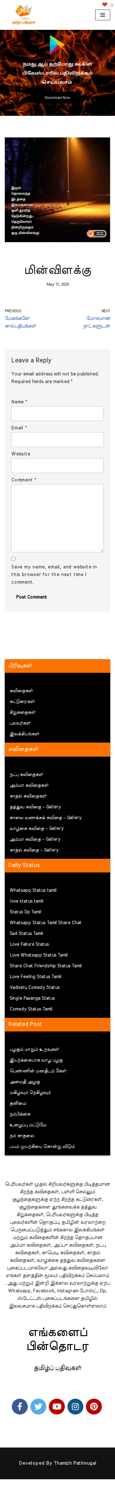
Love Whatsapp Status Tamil (39, 955)
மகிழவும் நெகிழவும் (30, 1092)
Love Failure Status (29, 944)
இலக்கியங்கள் (24, 734)
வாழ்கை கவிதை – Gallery (37, 828)
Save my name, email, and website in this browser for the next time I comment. (54, 575)
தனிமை (18, 1103)
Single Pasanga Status (32, 998)
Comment (23, 480)
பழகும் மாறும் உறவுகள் (34, 1049)
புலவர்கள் (20, 723)
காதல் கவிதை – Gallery (34, 850)
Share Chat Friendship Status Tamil (46, 966)
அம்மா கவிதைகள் (29, 785)
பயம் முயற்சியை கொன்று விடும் (42, 1146)
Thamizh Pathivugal (75, 1463)
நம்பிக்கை (20, 1114)
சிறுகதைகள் (22, 712)
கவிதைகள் (21, 691)
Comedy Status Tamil (31, 1009)
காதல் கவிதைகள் (28, 796)
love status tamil (26, 901)
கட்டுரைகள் (22, 701)
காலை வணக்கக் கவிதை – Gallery (45, 818)
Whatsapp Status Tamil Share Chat (45, 923)
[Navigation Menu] (102, 15)
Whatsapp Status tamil (33, 890)
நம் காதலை (22, 1136)
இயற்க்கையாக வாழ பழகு (36, 1060)
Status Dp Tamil (25, 912)
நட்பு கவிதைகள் (26, 774)
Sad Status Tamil (26, 933)
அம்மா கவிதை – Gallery (35, 839)
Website (20, 454)
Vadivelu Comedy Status (35, 987)
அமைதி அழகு (25, 1082)
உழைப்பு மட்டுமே (28, 1125)
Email (19, 428)
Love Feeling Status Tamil (35, 977)
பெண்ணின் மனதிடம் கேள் (38, 1071)
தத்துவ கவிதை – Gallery (35, 807)
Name (19, 402)
